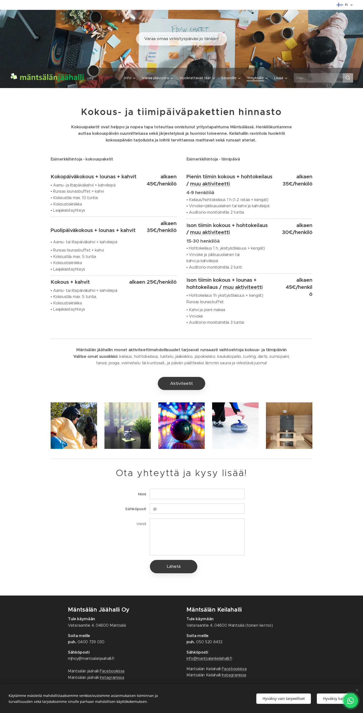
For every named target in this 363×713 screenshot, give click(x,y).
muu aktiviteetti (210, 184)
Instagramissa (112, 677)
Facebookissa (112, 671)
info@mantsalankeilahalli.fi (209, 658)
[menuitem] (130, 78)
